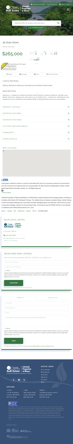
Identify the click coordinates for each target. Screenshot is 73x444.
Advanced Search (37, 27)
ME (15, 211)
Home (3, 211)
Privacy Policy (6, 192)
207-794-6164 (53, 4)
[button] (58, 23)
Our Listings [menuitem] (45, 369)
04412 (34, 211)
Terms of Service (46, 346)
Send (14, 341)
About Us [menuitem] (44, 377)
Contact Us (7, 240)
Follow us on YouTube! (39, 4)
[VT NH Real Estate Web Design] (36, 436)
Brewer (28, 211)
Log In (63, 4)
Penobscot (21, 211)
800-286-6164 (28, 397)
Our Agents (14, 240)
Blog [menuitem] (42, 382)
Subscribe (14, 283)
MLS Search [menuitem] (45, 372)
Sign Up (69, 4)
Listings (9, 211)
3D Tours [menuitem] (44, 379)
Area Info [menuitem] (44, 374)
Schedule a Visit (52, 297)
